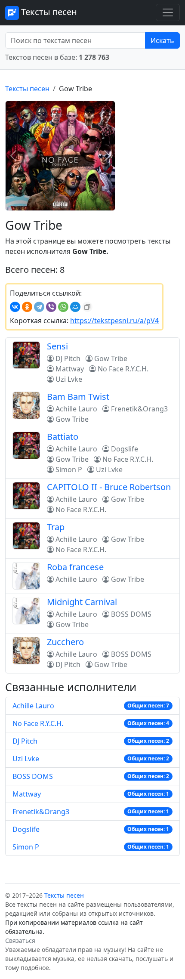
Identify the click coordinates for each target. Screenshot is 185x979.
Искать (162, 40)
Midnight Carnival (82, 602)
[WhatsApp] (63, 307)
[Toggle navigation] (168, 12)
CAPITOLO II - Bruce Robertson (109, 487)
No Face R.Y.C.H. (37, 723)
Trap (56, 527)
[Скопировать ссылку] (87, 307)
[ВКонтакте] (15, 307)
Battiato (62, 436)
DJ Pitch (24, 741)
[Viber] (51, 307)
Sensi (57, 346)
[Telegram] (39, 307)
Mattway (26, 794)
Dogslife (26, 829)
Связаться (20, 940)
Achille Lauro (33, 705)
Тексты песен (48, 12)
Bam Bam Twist (78, 396)
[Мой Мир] (75, 307)
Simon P (25, 847)
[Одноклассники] (27, 307)
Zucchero (65, 642)
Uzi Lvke (25, 758)
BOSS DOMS (32, 776)
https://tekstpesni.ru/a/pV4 (114, 320)
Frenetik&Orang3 (40, 811)
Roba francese (75, 567)
